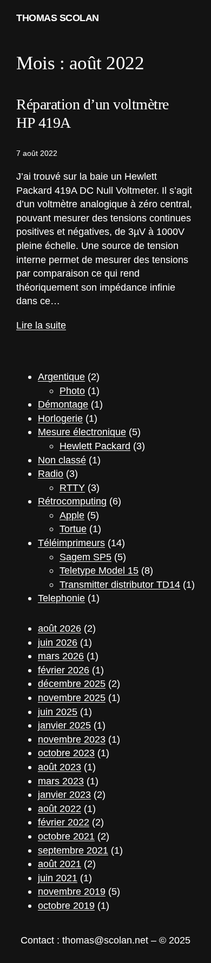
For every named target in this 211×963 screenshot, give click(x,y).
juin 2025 (57, 711)
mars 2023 (61, 781)
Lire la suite (41, 325)
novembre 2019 (72, 891)
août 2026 (59, 628)
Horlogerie (60, 418)
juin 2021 (57, 877)
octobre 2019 (66, 905)
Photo (72, 390)
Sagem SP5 (85, 556)
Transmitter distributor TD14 (120, 584)
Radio (50, 473)
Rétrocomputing (72, 501)
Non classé (62, 460)
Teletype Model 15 (99, 570)
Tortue (73, 528)
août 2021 (59, 863)
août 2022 (59, 808)
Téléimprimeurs (71, 542)
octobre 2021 (66, 836)
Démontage (63, 404)
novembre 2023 (72, 739)
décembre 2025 (72, 683)
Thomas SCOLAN (57, 17)
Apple (72, 515)
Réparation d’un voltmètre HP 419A (92, 113)
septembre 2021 (73, 850)
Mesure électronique (82, 431)
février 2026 (63, 670)
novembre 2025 (72, 697)
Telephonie (61, 598)
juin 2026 (57, 642)
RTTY (72, 487)
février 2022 (63, 822)
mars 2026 (61, 655)
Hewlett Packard (95, 445)
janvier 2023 (64, 794)
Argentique (61, 376)
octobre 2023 (66, 752)
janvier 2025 (64, 725)
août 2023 (59, 766)
